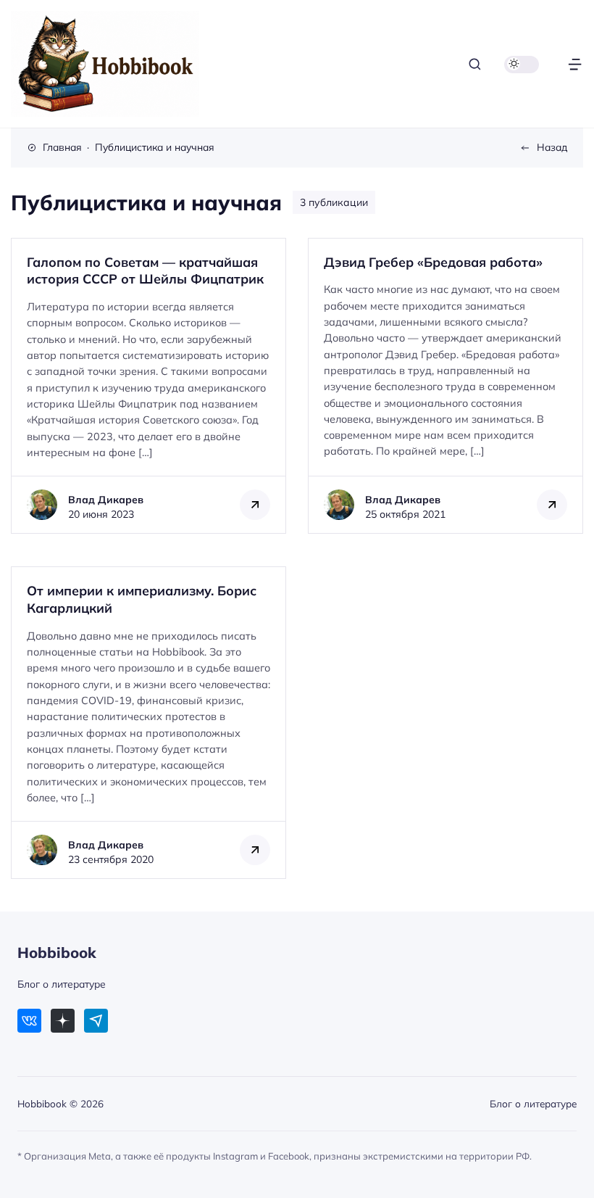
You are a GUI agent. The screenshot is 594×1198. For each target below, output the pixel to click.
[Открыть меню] (574, 64)
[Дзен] (63, 1021)
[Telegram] (96, 1021)
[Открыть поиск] (474, 64)
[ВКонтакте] (29, 1021)
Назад (552, 147)
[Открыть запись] (148, 386)
